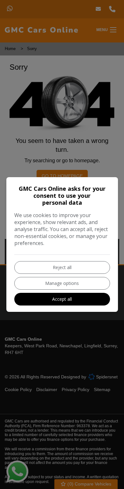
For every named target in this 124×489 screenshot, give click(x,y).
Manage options (62, 283)
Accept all (62, 299)
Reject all (62, 267)
